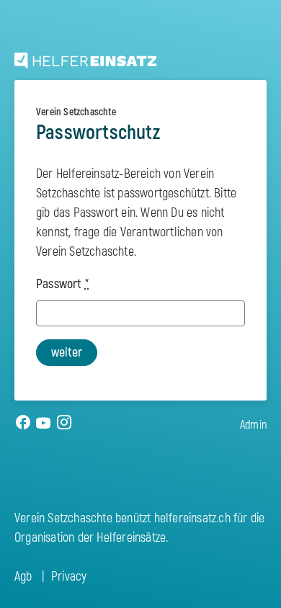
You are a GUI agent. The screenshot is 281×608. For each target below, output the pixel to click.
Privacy (68, 576)
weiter (66, 352)
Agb (23, 576)
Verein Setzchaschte (76, 112)
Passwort (62, 284)
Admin (253, 425)
